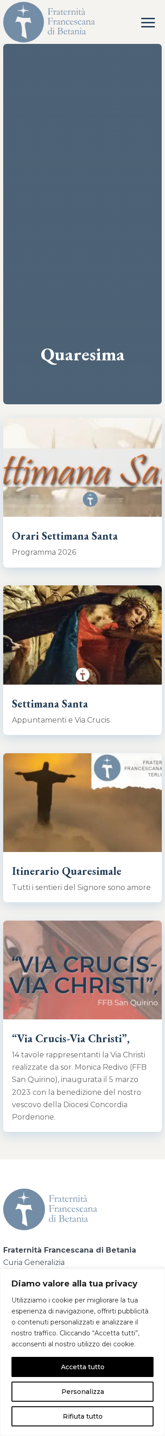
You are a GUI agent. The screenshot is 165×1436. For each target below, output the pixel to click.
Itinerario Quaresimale (66, 871)
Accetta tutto (82, 1367)
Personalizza (82, 1392)
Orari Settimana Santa (65, 536)
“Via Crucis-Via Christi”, (71, 1038)
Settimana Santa (50, 704)
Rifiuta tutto (83, 1416)
